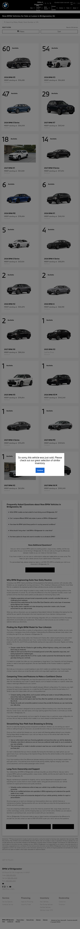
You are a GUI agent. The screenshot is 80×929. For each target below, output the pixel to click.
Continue (40, 470)
